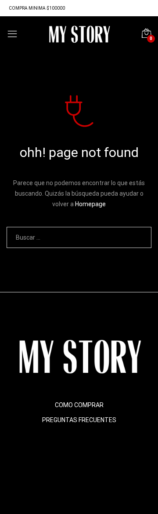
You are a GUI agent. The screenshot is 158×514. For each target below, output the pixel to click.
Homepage (90, 204)
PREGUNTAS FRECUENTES (79, 419)
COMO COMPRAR (79, 404)
